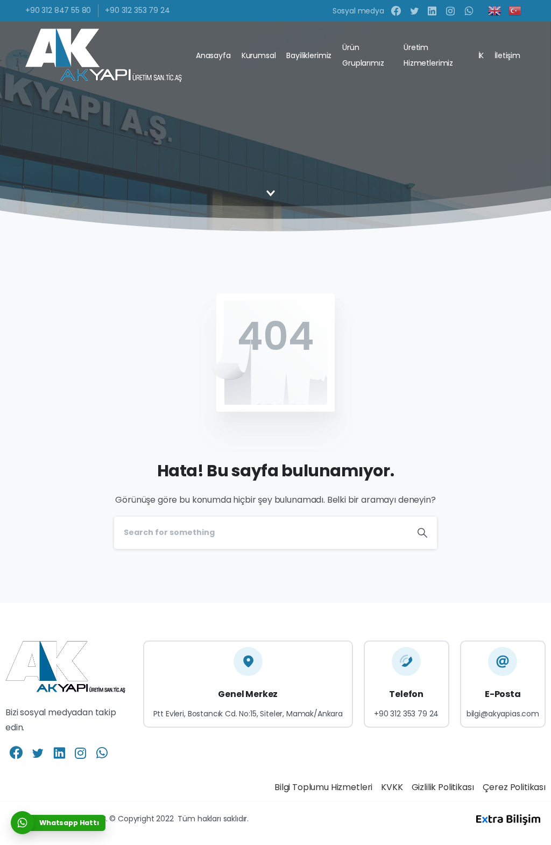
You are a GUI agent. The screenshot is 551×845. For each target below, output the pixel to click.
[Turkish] (515, 10)
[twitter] (414, 11)
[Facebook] (396, 11)
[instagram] (450, 11)
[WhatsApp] (469, 11)
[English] (495, 10)
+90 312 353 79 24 (137, 10)
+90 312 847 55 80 (58, 10)
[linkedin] (432, 11)
